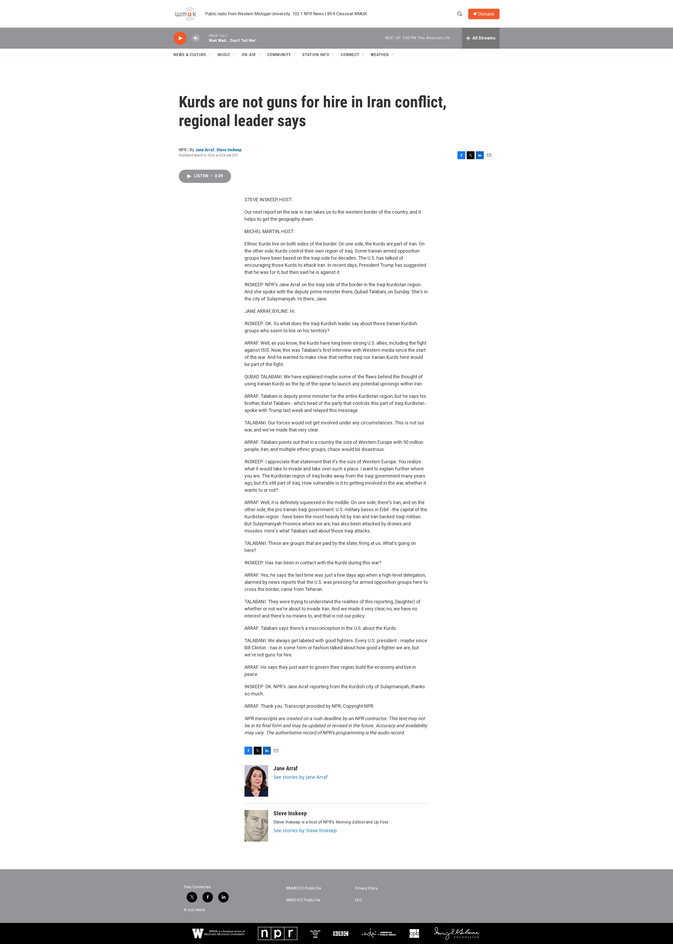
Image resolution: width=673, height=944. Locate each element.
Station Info (315, 55)
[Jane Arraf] (256, 781)
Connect (350, 55)
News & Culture (190, 55)
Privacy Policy (366, 888)
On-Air (249, 55)
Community (279, 55)
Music (224, 55)
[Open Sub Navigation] (210, 55)
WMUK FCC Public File (303, 888)
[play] (180, 38)
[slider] (204, 38)
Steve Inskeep (228, 149)
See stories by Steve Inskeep (305, 830)
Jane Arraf (204, 149)
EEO (358, 900)
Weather (380, 55)
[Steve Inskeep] (256, 826)
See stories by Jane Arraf (300, 777)
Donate (486, 14)
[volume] (195, 38)
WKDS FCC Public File (303, 900)
